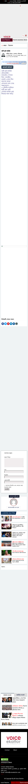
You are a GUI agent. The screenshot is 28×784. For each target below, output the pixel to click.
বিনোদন (10, 45)
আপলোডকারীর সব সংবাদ (13, 507)
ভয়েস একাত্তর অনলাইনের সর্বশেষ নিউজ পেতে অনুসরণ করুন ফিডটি (14, 62)
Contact (7, 750)
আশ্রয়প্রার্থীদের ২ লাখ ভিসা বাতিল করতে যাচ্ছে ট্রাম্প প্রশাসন (19, 700)
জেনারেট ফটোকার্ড (7, 67)
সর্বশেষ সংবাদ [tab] (7, 695)
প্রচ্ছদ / (5, 45)
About (15, 750)
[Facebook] (2, 323)
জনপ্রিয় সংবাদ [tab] (21, 695)
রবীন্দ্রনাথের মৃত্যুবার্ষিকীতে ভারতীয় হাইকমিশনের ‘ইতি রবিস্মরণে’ (17, 526)
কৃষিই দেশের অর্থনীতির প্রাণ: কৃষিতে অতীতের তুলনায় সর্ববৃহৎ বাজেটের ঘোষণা (19, 544)
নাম (5, 470)
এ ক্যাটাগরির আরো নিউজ (8, 513)
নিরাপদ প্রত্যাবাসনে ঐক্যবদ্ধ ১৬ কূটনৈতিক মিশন (19, 708)
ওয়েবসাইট (7, 480)
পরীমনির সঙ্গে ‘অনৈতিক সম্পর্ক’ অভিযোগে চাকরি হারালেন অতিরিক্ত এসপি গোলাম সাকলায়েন (18, 535)
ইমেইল (6, 475)
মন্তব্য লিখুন (7, 457)
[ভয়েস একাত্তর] (14, 740)
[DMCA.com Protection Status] (4, 760)
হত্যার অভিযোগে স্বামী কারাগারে (19, 551)
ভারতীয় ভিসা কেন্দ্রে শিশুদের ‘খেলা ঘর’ (18, 517)
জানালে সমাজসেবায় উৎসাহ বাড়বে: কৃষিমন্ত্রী (18, 560)
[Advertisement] (14, 19)
